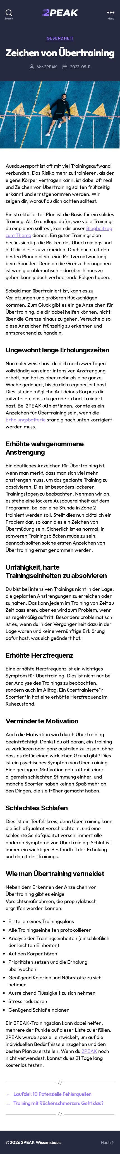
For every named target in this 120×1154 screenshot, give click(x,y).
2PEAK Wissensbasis (41, 1142)
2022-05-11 (80, 66)
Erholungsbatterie (26, 419)
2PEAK (50, 66)
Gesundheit (60, 38)
